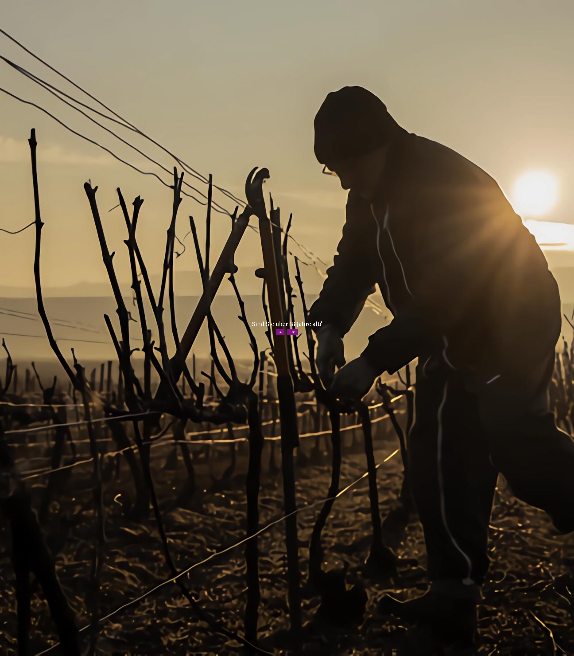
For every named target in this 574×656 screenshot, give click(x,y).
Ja (280, 332)
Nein (292, 332)
